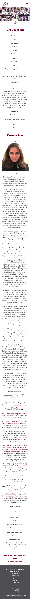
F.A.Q (15, 580)
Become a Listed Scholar (15, 569)
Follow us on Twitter (16, 561)
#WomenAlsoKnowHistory (15, 556)
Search (15, 574)
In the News (15, 576)
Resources (15, 582)
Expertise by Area (15, 571)
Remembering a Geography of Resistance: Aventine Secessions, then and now (14, 496)
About (15, 578)
